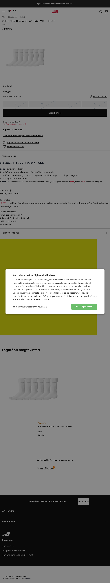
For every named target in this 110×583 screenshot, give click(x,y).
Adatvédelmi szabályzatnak (75, 289)
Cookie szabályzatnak (23, 292)
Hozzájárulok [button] (84, 306)
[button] (30, 306)
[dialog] (55, 291)
